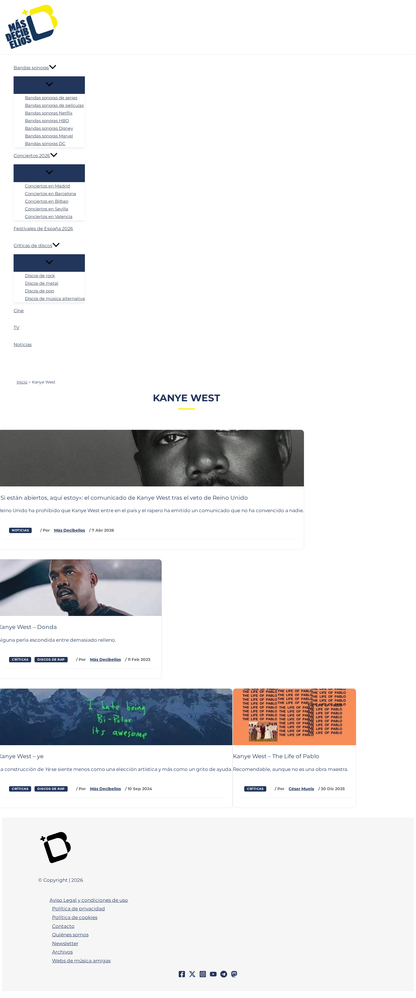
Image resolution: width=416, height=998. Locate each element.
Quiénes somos (70, 934)
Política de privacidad (78, 908)
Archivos (62, 952)
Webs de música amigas (81, 960)
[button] (52, 67)
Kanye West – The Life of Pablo (276, 756)
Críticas (20, 659)
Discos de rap (51, 659)
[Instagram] (202, 976)
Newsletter (65, 943)
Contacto (63, 926)
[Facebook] (181, 976)
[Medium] (234, 976)
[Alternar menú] (49, 85)
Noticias (20, 530)
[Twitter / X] (192, 976)
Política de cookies (74, 917)
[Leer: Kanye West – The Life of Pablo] (294, 743)
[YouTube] (213, 976)
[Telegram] (223, 976)
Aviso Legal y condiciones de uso (89, 900)
